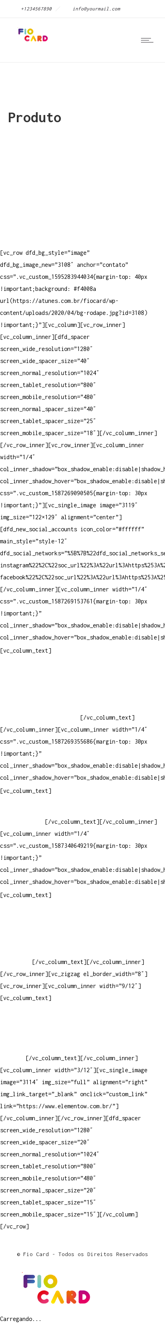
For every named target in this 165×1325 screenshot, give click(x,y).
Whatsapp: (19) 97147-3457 (40, 693)
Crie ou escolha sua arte (38, 913)
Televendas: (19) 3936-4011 (41, 669)
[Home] (32, 41)
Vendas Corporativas (30, 937)
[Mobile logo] (54, 1306)
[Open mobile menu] (149, 40)
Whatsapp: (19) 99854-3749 (40, 717)
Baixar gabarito (24, 925)
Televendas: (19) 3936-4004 (41, 681)
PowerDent (14, 961)
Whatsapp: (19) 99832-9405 (40, 705)
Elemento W (16, 949)
